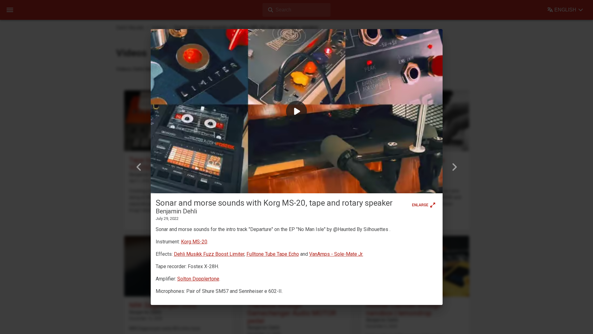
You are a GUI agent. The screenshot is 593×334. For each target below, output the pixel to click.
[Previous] (139, 167)
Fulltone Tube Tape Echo (272, 254)
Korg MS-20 (194, 242)
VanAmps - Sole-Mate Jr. (336, 254)
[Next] (454, 167)
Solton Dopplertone (198, 279)
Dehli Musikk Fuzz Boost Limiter (209, 254)
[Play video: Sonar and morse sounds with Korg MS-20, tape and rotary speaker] (297, 111)
